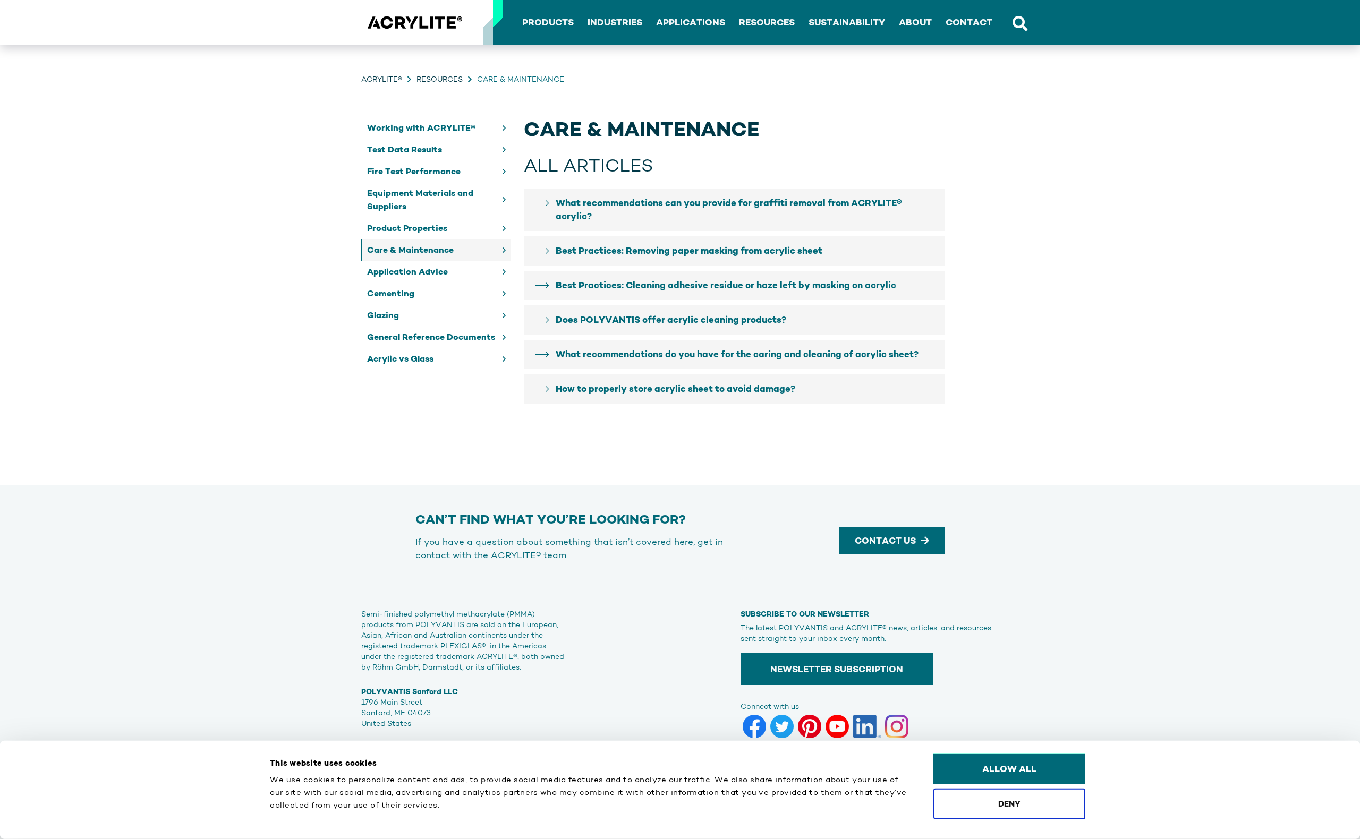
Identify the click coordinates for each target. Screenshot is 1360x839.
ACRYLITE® (381, 79)
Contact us (885, 540)
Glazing (383, 315)
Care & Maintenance (410, 249)
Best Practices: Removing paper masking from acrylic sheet (689, 250)
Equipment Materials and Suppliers (420, 199)
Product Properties (407, 228)
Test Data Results (404, 149)
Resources (439, 79)
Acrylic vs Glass (400, 358)
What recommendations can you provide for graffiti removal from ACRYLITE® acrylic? (729, 209)
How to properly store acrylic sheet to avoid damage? (675, 389)
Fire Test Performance (414, 171)
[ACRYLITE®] (414, 23)
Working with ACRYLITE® (421, 127)
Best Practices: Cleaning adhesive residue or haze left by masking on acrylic (726, 285)
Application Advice (407, 271)
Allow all (1009, 769)
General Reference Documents (431, 337)
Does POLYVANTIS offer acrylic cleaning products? (671, 320)
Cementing (390, 293)
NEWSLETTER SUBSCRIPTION (836, 669)
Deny (1009, 803)
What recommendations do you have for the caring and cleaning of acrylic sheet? (737, 354)
